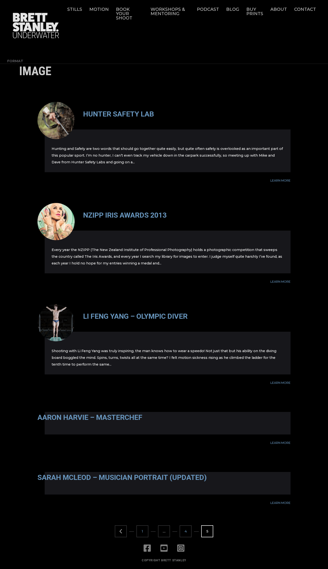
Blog (232, 9)
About (278, 9)
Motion (99, 9)
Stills (74, 9)
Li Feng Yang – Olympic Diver (135, 316)
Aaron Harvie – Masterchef (89, 417)
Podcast (208, 9)
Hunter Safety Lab (118, 114)
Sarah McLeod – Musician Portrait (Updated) (122, 477)
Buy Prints (254, 11)
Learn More (280, 180)
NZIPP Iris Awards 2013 (125, 215)
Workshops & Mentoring (168, 11)
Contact (305, 9)
